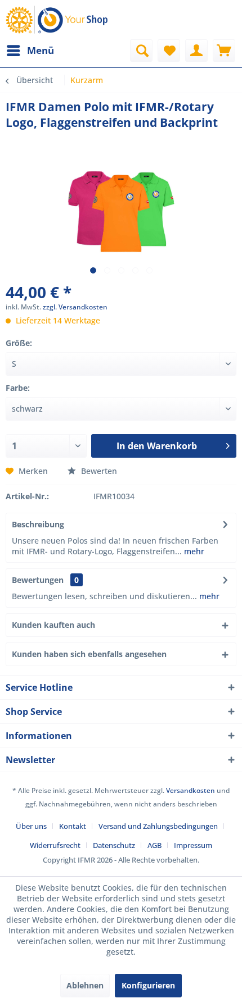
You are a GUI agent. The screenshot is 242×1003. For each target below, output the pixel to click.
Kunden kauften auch (53, 624)
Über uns (31, 826)
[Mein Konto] (196, 50)
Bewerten (98, 471)
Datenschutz (114, 845)
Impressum (193, 845)
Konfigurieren (148, 985)
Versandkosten (190, 790)
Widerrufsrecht (55, 845)
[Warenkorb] (224, 50)
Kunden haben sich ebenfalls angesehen (89, 654)
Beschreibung (38, 524)
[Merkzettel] (169, 50)
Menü (40, 50)
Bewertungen (38, 580)
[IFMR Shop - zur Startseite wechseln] (58, 20)
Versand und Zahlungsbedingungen (158, 826)
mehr (193, 551)
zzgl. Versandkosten (75, 307)
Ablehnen (85, 985)
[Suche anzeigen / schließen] (141, 50)
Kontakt (72, 826)
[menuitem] (30, 50)
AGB (154, 845)
